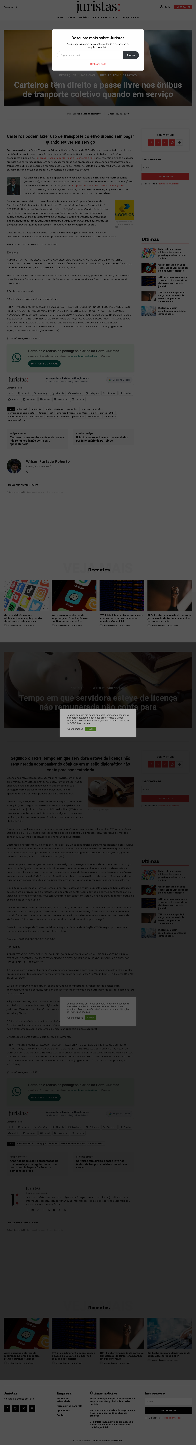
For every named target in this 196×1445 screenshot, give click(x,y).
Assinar (131, 55)
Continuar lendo (98, 64)
